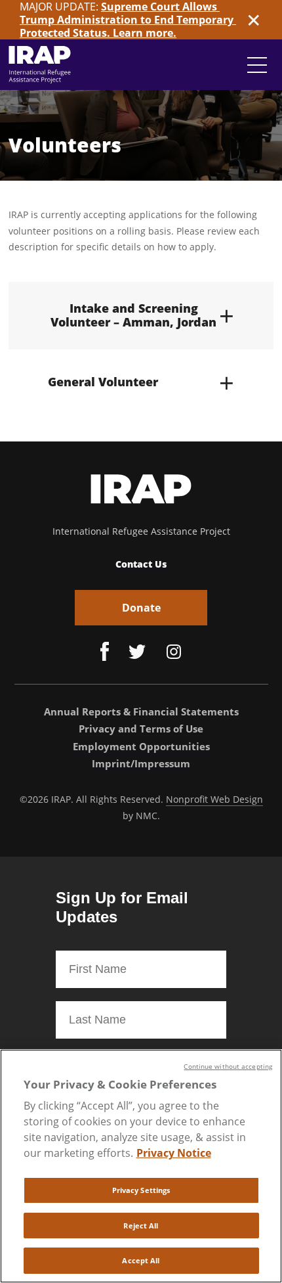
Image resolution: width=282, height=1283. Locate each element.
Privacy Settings (141, 1190)
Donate (141, 607)
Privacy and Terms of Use (141, 728)
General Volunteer (141, 382)
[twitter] (137, 653)
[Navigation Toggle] (257, 65)
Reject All (140, 1225)
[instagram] (173, 653)
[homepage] (40, 64)
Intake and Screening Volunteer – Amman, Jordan (142, 316)
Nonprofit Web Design (214, 799)
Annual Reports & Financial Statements (141, 711)
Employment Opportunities (141, 746)
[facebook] (104, 653)
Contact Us (141, 564)
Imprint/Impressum (141, 763)
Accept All (140, 1260)
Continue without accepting (228, 1066)
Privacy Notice (173, 1153)
